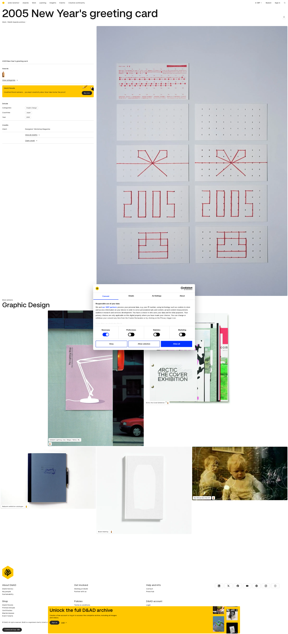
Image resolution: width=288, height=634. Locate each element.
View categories (8, 80)
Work (34, 3)
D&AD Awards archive (16, 22)
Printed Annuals (8, 608)
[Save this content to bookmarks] (284, 17)
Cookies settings (10, 629)
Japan (28, 112)
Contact (149, 589)
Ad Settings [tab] (156, 296)
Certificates (7, 610)
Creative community (76, 3)
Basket (268, 3)
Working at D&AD (81, 589)
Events (62, 3)
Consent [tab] (105, 296)
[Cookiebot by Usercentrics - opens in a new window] (182, 288)
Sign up (54, 622)
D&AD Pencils (7, 605)
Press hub (150, 591)
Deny (111, 344)
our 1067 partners (109, 307)
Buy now (87, 93)
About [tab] (182, 296)
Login (148, 605)
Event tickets (7, 616)
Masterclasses (8, 613)
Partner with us (80, 591)
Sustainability (7, 594)
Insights (53, 3)
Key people (6, 591)
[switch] (131, 334)
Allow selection (144, 344)
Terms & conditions (82, 605)
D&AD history (7, 589)
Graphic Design (31, 108)
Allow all (176, 344)
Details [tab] (131, 296)
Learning (42, 3)
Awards (26, 3)
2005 (28, 117)
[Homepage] (3, 3)
